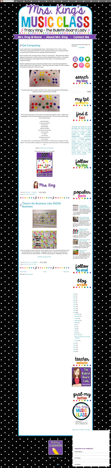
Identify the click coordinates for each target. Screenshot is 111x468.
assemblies (88, 129)
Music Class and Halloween (83, 251)
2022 (74, 296)
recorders (74, 149)
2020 (74, 300)
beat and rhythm (86, 131)
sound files (83, 151)
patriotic (82, 146)
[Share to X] (42, 192)
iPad (90, 141)
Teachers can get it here (44, 257)
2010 (74, 349)
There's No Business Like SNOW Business (82, 337)
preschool (82, 148)
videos (85, 154)
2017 (74, 306)
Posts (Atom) (29, 274)
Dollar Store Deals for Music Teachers (84, 240)
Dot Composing (31, 45)
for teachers (86, 139)
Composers (88, 138)
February (76, 340)
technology (79, 154)
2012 (74, 345)
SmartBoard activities (76, 151)
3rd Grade (88, 127)
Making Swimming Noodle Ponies (83, 229)
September (77, 320)
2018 (74, 304)
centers (74, 134)
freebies (74, 141)
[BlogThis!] (41, 192)
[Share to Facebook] (44, 192)
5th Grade (81, 128)
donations (74, 140)
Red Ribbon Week (82, 149)
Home (44, 271)
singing (89, 149)
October (76, 318)
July (75, 324)
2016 (74, 308)
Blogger (58, 464)
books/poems (75, 133)
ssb (87, 151)
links (81, 143)
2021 (74, 298)
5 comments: (34, 192)
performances (87, 146)
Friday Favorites (82, 141)
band (79, 131)
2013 (74, 343)
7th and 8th (75, 129)
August (76, 322)
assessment (74, 131)
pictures (34, 264)
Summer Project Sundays (79, 152)
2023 (74, 294)
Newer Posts (23, 271)
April (75, 330)
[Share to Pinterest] (45, 192)
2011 (74, 347)
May (75, 328)
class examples (32, 194)
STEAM (89, 151)
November (77, 316)
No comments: (34, 262)
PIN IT (47, 151)
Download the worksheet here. (47, 148)
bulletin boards (27, 264)
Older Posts (66, 271)
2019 (74, 302)
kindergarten (75, 143)
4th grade (26, 194)
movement (88, 143)
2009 (74, 351)
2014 (74, 312)
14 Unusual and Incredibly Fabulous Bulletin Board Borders (84, 207)
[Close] (109, 430)
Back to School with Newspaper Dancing (84, 218)
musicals (77, 146)
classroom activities (81, 136)
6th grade (88, 128)
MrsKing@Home (75, 144)
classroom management (78, 138)
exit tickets (79, 139)
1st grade (74, 127)
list (84, 143)
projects (89, 148)
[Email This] (39, 192)
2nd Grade (81, 127)
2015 (74, 310)
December (77, 314)
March (76, 333)
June (75, 326)
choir (78, 134)
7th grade (82, 129)
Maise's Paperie (58, 457)
